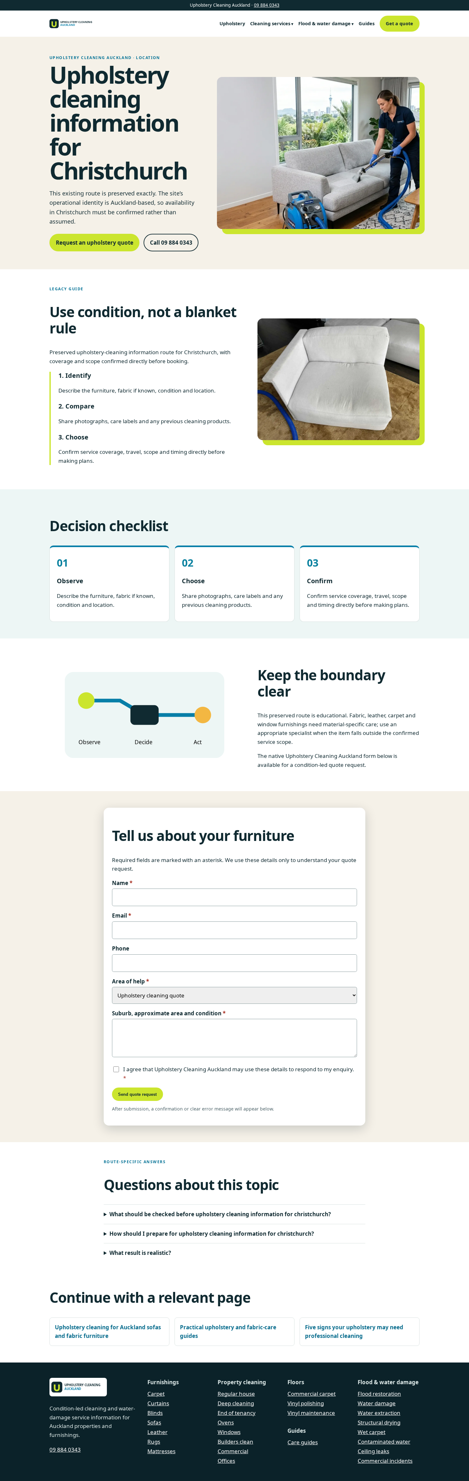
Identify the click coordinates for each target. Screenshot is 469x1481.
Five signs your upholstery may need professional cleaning (354, 1332)
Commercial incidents (385, 1460)
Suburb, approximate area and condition (169, 1013)
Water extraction (379, 1412)
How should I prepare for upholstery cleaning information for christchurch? (211, 1233)
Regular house (236, 1393)
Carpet (156, 1393)
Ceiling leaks (373, 1451)
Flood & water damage (324, 23)
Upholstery (232, 23)
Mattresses (161, 1451)
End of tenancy (237, 1412)
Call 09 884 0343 (171, 242)
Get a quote (399, 23)
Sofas (154, 1422)
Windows (229, 1432)
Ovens (226, 1422)
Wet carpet (371, 1432)
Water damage (377, 1403)
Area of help (130, 981)
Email (121, 915)
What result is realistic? (140, 1252)
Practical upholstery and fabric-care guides (228, 1332)
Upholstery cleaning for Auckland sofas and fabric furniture (108, 1332)
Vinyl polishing (305, 1403)
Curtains (158, 1403)
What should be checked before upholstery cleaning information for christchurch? (220, 1214)
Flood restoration (379, 1393)
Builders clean (235, 1441)
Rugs (153, 1441)
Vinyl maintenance (311, 1412)
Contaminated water (384, 1441)
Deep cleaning (236, 1403)
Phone (120, 948)
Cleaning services (270, 23)
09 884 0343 (266, 5)
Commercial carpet (311, 1393)
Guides (367, 23)
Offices (226, 1460)
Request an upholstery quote (94, 242)
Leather (157, 1432)
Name (122, 883)
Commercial (233, 1451)
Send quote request (137, 1094)
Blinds (155, 1412)
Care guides (302, 1442)
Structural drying (379, 1422)
